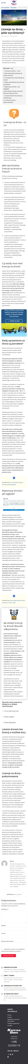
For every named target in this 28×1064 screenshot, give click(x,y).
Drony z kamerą (9, 717)
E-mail (3, 933)
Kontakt (9, 1025)
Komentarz (5, 909)
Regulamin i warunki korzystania (13, 1020)
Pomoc (9, 1015)
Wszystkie (13, 7)
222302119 (14, 1045)
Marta (12, 861)
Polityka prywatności (13, 1023)
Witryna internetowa (7, 941)
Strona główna (5, 7)
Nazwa (3, 925)
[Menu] (2, 2)
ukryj (12, 68)
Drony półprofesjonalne (11, 711)
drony (4, 54)
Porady (9, 1017)
